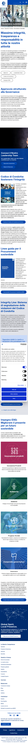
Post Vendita (4, 701)
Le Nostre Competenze (8, 644)
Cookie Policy (13, 733)
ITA (23, 2)
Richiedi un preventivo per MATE (8, 708)
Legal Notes (12, 730)
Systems (3, 646)
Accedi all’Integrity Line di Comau (11, 404)
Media (2, 703)
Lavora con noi (4, 706)
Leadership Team (18, 72)
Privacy (5, 730)
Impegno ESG (7, 80)
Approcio (6, 72)
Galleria (2, 693)
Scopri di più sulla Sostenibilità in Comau (13, 599)
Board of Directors (8, 166)
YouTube (17, 715)
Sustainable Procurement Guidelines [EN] (13, 292)
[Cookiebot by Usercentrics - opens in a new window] (20, 344)
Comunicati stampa (5, 685)
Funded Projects (4, 676)
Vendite (2, 698)
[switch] (24, 371)
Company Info (20, 730)
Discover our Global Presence (10, 636)
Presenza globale (5, 666)
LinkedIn (10, 715)
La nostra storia (4, 662)
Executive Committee (9, 163)
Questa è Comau (9, 28)
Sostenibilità (4, 671)
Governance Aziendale (6, 664)
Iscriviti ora (6, 724)
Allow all (14, 389)
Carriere (3, 680)
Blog (2, 688)
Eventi (2, 690)
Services (3, 651)
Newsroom (4, 683)
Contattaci (4, 696)
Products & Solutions (6, 649)
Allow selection (14, 394)
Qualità (2, 669)
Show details (21, 385)
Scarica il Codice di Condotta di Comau (13, 222)
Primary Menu (26, 2)
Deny (14, 398)
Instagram (14, 715)
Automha (3, 653)
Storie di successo (5, 659)
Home (2, 28)
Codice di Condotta (8, 76)
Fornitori (3, 674)
